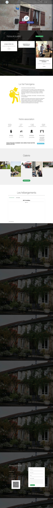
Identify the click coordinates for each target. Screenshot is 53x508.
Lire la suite (44, 66)
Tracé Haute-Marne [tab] (11, 197)
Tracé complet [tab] (18, 197)
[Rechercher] (45, 2)
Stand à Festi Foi (9, 44)
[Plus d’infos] (46, 2)
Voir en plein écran (11, 221)
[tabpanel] (26, 211)
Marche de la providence (26, 45)
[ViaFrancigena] (7, 2)
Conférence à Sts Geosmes (44, 61)
